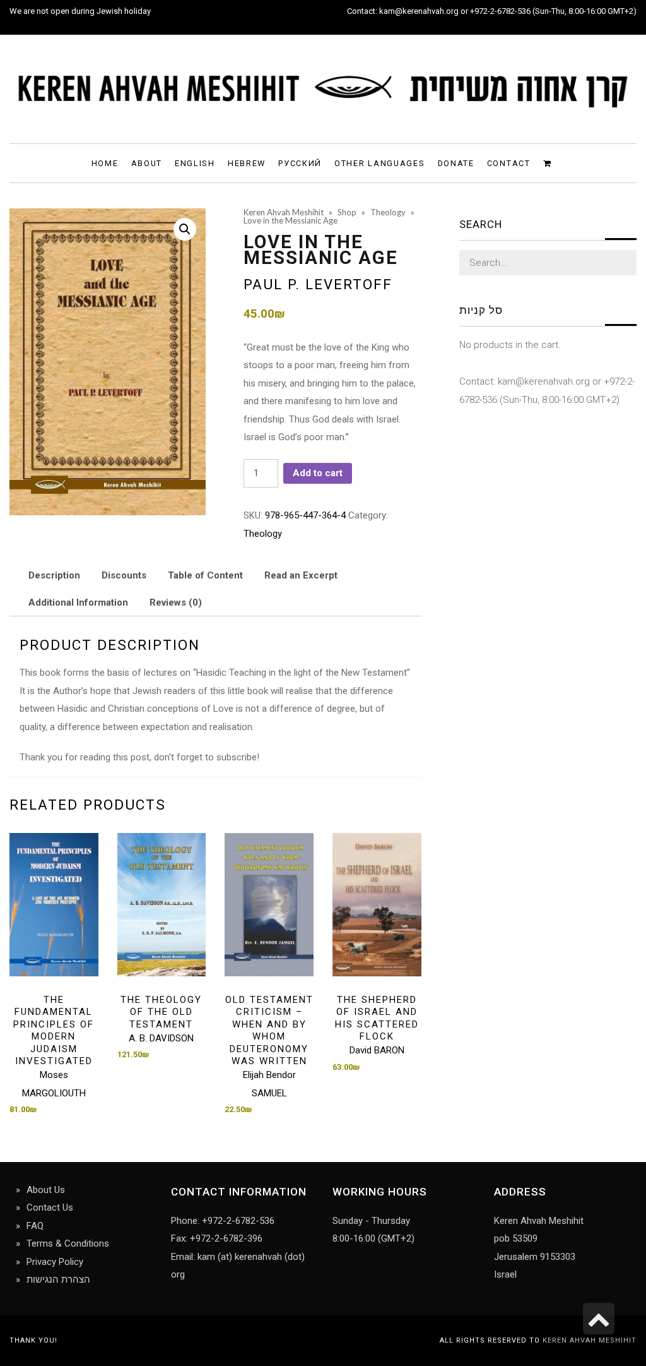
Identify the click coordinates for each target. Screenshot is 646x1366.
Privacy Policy (54, 1261)
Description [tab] (54, 575)
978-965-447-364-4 (305, 515)
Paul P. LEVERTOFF (318, 284)
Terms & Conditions (67, 1243)
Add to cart (318, 473)
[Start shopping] (549, 163)
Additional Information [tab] (78, 602)
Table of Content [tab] (205, 575)
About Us (45, 1189)
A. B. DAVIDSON (161, 1038)
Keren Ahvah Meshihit (590, 1340)
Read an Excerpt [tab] (301, 575)
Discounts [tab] (124, 575)
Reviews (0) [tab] (176, 602)
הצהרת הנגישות (58, 1279)
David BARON (376, 1050)
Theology (263, 533)
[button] (184, 229)
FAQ (35, 1225)
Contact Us (49, 1207)
